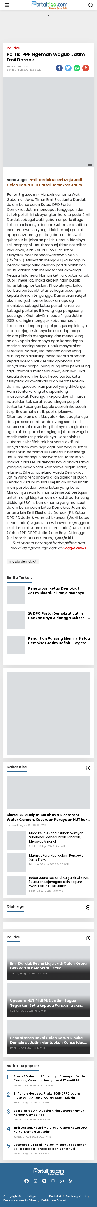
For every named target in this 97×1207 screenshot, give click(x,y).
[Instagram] (35, 1181)
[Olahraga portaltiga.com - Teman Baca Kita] (88, 907)
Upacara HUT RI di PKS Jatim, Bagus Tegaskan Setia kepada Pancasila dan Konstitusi (50, 1147)
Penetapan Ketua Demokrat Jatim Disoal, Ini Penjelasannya (56, 590)
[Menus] (7, 5)
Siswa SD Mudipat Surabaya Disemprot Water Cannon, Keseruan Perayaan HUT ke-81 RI (47, 817)
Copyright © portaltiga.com (23, 1196)
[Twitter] (44, 1181)
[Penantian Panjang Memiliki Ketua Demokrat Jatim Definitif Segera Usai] (16, 645)
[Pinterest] (85, 68)
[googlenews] (62, 1181)
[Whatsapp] (77, 68)
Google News (74, 548)
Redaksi (23, 66)
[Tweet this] (68, 68)
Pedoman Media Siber (19, 1200)
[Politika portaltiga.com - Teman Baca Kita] (88, 938)
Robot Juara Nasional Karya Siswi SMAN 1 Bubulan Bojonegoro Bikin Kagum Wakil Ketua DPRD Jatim (59, 881)
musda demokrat (23, 561)
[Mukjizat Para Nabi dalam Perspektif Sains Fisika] (16, 862)
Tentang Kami (76, 1196)
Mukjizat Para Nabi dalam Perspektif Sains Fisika (57, 857)
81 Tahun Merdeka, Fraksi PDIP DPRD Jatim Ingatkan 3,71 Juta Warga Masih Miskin (47, 1096)
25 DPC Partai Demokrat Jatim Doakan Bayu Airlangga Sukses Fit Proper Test (59, 618)
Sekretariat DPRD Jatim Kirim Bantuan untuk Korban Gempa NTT (49, 1113)
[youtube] (53, 1181)
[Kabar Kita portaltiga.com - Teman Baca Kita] (88, 768)
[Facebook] (27, 1181)
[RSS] (71, 1181)
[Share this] (59, 68)
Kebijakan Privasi (53, 1200)
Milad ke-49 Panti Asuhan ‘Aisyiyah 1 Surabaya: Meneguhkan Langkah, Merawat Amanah (57, 837)
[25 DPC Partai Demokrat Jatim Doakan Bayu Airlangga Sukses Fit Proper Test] (16, 620)
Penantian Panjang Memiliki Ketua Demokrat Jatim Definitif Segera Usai (59, 643)
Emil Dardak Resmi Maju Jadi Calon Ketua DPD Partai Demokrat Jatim (44, 182)
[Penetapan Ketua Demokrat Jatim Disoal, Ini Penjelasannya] (16, 595)
